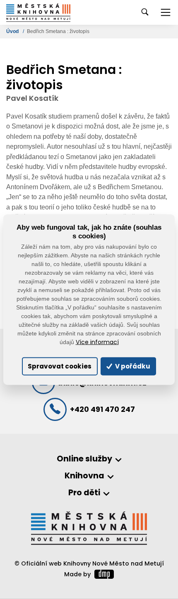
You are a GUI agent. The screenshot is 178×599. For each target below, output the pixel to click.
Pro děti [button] (84, 493)
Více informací (97, 342)
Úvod (13, 31)
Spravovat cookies (59, 366)
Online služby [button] (84, 459)
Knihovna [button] (84, 476)
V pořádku (132, 366)
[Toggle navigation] (165, 12)
